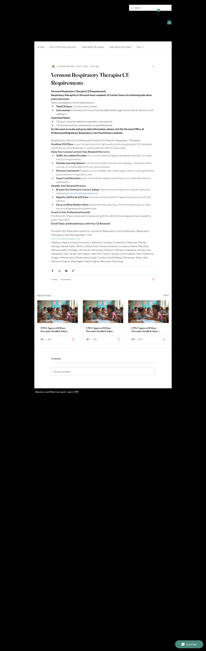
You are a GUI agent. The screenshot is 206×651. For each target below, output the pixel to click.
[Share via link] (73, 270)
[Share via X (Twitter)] (59, 270)
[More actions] (153, 66)
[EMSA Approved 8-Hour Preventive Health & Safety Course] (57, 311)
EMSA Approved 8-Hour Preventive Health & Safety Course (54, 329)
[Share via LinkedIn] (66, 270)
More (139, 47)
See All (166, 295)
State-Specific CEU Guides (93, 47)
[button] (169, 21)
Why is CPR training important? (63, 47)
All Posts (40, 47)
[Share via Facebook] (52, 270)
